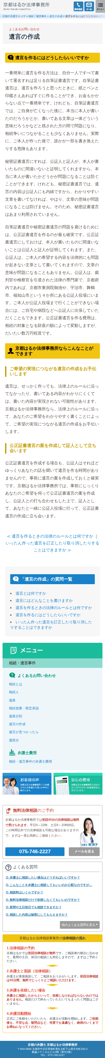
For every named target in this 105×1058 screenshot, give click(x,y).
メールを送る (84, 851)
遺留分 (14, 740)
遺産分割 (15, 716)
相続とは (15, 684)
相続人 (14, 692)
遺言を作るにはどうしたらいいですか (48, 615)
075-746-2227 (35, 851)
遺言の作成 (55, 16)
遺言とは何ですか (31, 593)
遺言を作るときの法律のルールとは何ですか (54, 607)
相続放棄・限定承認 (24, 708)
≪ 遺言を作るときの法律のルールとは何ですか (50, 536)
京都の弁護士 (10, 16)
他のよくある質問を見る (78, 925)
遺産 (12, 700)
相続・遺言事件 (37, 16)
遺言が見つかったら (24, 732)
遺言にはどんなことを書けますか (44, 600)
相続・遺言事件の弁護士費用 (30, 761)
